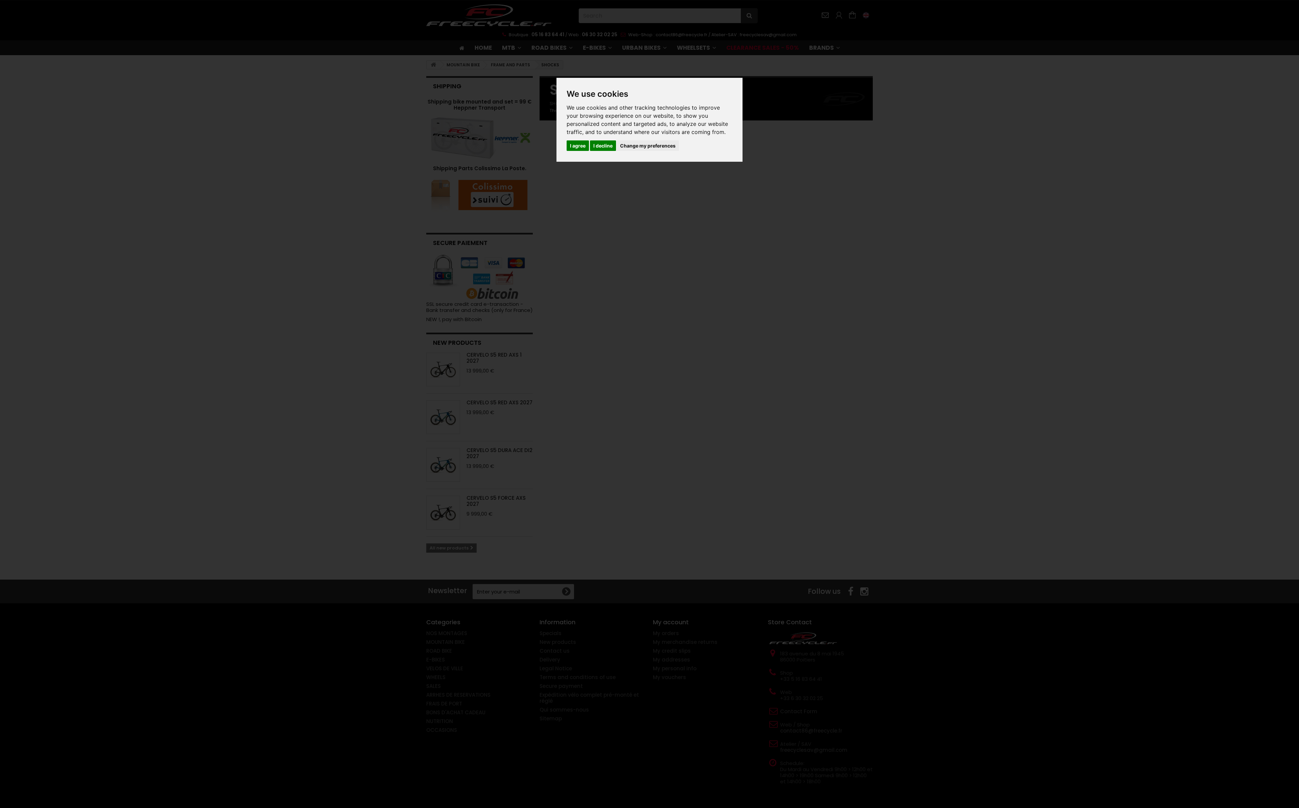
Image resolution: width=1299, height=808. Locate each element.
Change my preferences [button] (648, 146)
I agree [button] (578, 146)
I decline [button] (603, 146)
